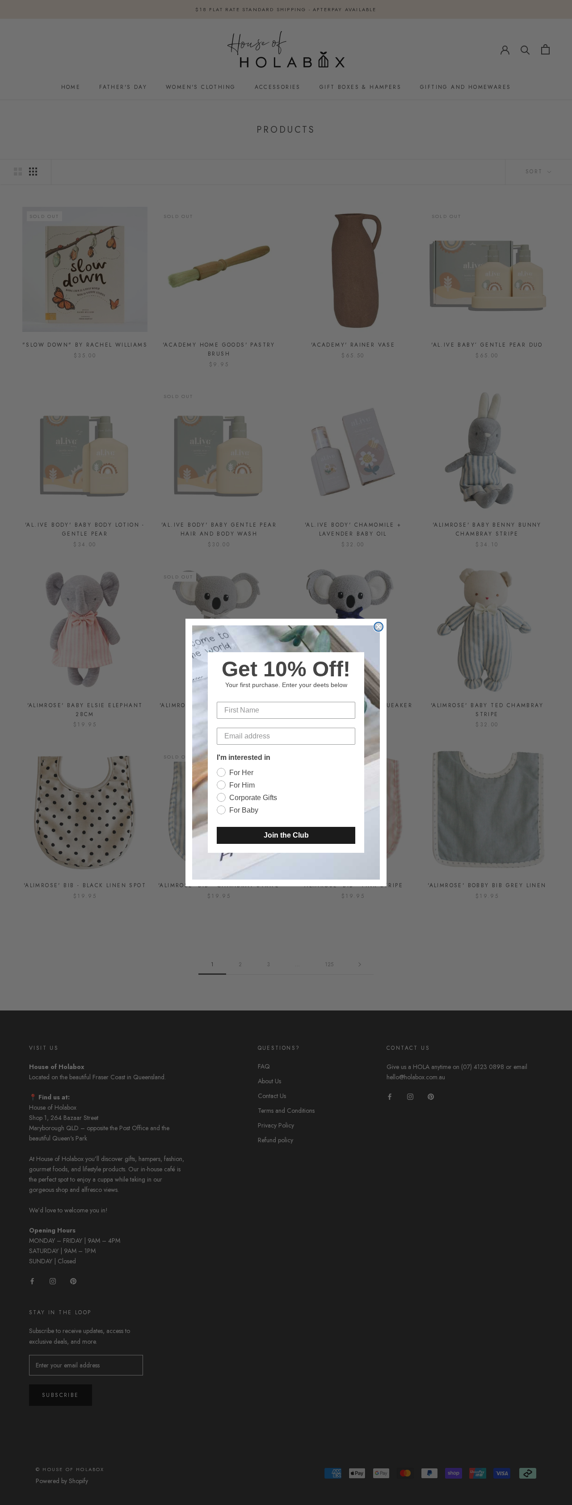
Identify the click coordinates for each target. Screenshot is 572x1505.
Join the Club (286, 835)
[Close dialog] (378, 626)
